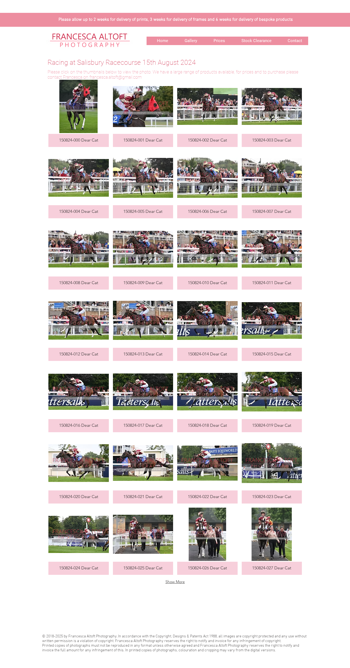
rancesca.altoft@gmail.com (116, 77)
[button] (78, 113)
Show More (175, 581)
